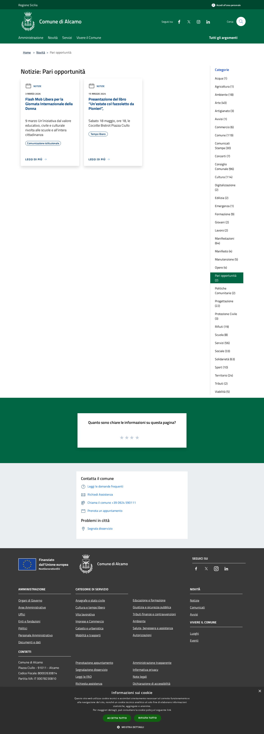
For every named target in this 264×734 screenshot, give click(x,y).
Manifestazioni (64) (224, 240)
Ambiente (139, 621)
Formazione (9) (224, 214)
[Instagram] (197, 21)
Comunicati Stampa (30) (223, 145)
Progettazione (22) (224, 303)
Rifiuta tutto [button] (147, 717)
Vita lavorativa (85, 614)
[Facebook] (177, 21)
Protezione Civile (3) (226, 316)
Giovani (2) (222, 222)
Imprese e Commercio (90, 621)
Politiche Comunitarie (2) (225, 290)
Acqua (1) (221, 78)
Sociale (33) (222, 351)
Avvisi (194, 614)
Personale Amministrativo (35, 635)
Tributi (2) (221, 383)
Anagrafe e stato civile (90, 600)
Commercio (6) (224, 127)
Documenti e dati (29, 642)
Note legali (140, 676)
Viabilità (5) (222, 391)
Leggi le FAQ (84, 676)
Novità (40, 52)
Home (27, 52)
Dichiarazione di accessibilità (151, 683)
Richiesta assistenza (89, 683)
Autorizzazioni (142, 635)
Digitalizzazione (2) (225, 187)
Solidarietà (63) (225, 359)
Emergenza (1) (224, 206)
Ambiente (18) (224, 94)
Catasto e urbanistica (89, 628)
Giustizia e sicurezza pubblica (152, 607)
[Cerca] (241, 21)
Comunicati (197, 607)
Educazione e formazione (149, 600)
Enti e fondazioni (29, 621)
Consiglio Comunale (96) (224, 166)
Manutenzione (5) (226, 259)
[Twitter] (187, 21)
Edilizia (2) (221, 197)
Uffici (21, 614)
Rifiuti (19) (222, 326)
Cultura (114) (223, 177)
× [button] (259, 691)
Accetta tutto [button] (117, 718)
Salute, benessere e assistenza (153, 628)
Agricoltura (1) (224, 86)
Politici (22, 628)
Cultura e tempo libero (90, 607)
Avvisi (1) (221, 119)
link (169, 710)
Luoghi (194, 633)
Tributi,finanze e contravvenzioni (154, 614)
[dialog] (132, 710)
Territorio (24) (224, 375)
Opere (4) (221, 267)
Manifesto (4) (223, 251)
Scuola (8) (221, 334)
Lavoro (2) (221, 230)
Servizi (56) (222, 343)
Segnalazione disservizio (91, 669)
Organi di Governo (30, 600)
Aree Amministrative (32, 607)
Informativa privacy (145, 669)
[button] (132, 727)
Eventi (194, 640)
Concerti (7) (222, 156)
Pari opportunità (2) (225, 278)
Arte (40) (221, 102)
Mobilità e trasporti (88, 635)
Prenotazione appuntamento (94, 662)
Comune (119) (224, 135)
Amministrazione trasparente (152, 662)
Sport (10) (221, 367)
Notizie (37, 86)
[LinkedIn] (206, 21)
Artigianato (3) (224, 110)
